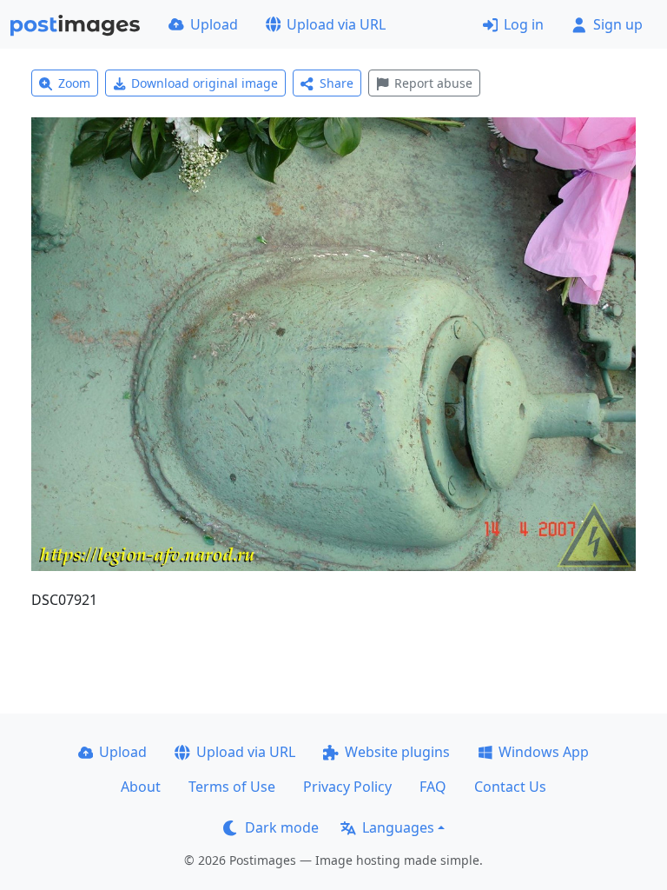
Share (336, 83)
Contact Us (510, 786)
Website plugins (397, 751)
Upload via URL (336, 24)
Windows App (544, 751)
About (141, 786)
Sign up (618, 24)
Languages (398, 827)
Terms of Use (231, 786)
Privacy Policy (347, 786)
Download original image (204, 83)
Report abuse (433, 83)
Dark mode (282, 827)
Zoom (74, 83)
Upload (214, 24)
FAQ (432, 786)
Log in (524, 24)
